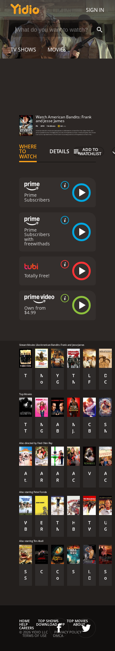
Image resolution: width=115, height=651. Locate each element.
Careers (26, 627)
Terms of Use (34, 635)
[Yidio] (25, 10)
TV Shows (23, 49)
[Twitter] (86, 628)
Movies (57, 49)
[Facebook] (59, 628)
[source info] (63, 185)
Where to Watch (28, 151)
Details (59, 151)
